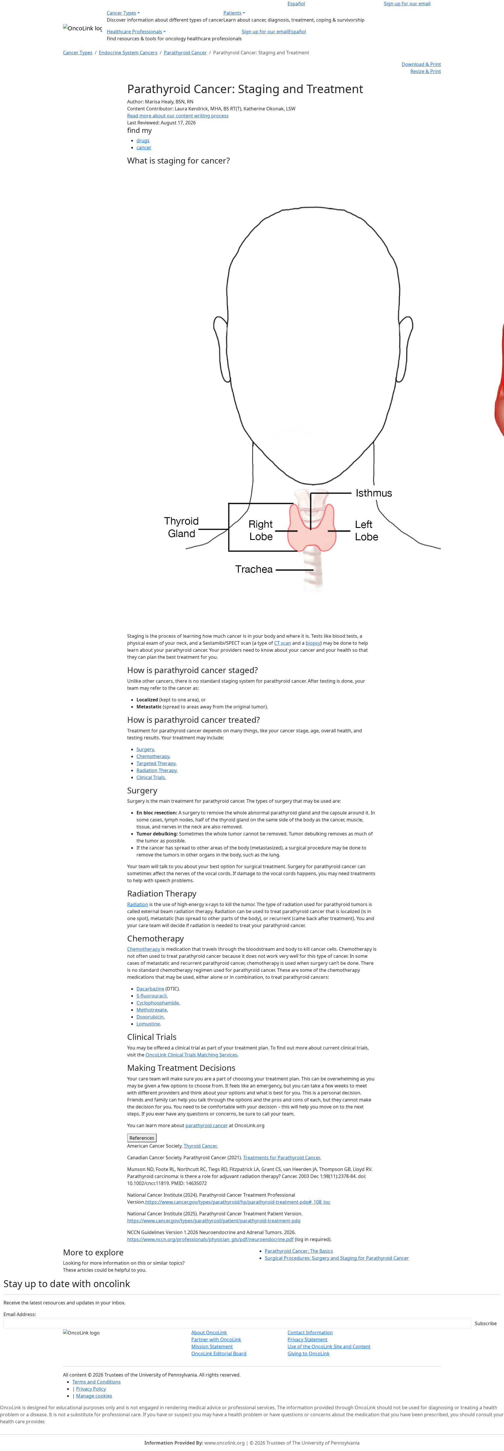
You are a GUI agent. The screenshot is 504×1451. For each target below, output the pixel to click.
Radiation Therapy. (157, 770)
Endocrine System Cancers (128, 52)
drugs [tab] (143, 140)
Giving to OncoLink (309, 1353)
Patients (232, 13)
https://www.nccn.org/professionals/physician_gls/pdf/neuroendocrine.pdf (210, 1239)
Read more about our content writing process (178, 115)
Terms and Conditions (96, 1382)
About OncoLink (209, 1332)
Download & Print (421, 64)
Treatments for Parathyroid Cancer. (282, 1157)
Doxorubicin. (150, 1017)
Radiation (137, 904)
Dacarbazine (150, 989)
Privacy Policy (91, 1389)
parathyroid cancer (207, 1125)
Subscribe (486, 1323)
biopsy (313, 643)
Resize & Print (425, 71)
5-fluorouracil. (152, 996)
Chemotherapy (143, 949)
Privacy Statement (308, 1339)
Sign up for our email (407, 3)
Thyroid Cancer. (201, 1146)
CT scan (282, 643)
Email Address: (20, 1314)
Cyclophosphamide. (158, 1003)
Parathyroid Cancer (185, 52)
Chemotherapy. (153, 756)
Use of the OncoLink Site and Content (329, 1346)
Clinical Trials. (151, 777)
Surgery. (145, 749)
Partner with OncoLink (216, 1339)
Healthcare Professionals (134, 31)
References (142, 1138)
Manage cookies (94, 1396)
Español (296, 3)
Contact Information (310, 1332)
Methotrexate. (152, 1010)
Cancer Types (121, 13)
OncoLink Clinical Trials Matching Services (191, 1055)
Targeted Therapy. (156, 763)
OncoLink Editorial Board (218, 1353)
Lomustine (148, 1024)
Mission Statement (212, 1346)
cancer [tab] (143, 147)
